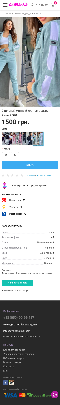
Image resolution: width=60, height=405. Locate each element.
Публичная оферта (13, 358)
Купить (30, 165)
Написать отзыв (44, 175)
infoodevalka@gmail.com (16, 331)
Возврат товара (12, 362)
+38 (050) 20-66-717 (18, 318)
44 (15, 155)
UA (46, 5)
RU (42, 5)
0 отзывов (30, 175)
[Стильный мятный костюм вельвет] (30, 62)
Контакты (8, 366)
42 (6, 155)
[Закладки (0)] (38, 5)
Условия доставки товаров (18, 354)
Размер (7, 149)
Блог (5, 370)
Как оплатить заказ (14, 350)
